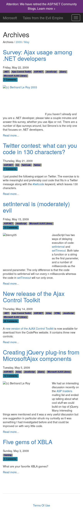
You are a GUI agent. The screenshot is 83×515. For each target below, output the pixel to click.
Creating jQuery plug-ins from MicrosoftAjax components (41, 355)
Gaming (7, 455)
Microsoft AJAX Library (15, 75)
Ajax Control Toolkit (21, 71)
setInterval (58, 246)
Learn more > (46, 8)
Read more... (11, 135)
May (26, 42)
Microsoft (10, 17)
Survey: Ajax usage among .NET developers (37, 55)
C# (17, 164)
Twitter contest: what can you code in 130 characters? (40, 148)
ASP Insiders (64, 391)
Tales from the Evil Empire (43, 17)
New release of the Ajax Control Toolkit (33, 296)
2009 (19, 42)
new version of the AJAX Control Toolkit (29, 328)
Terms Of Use (41, 505)
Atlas (48, 313)
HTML (57, 313)
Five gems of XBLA (27, 442)
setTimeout (59, 250)
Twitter (37, 164)
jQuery (63, 71)
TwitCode (26, 164)
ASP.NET (38, 71)
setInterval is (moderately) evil (36, 207)
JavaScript (51, 71)
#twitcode (38, 184)
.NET (6, 71)
